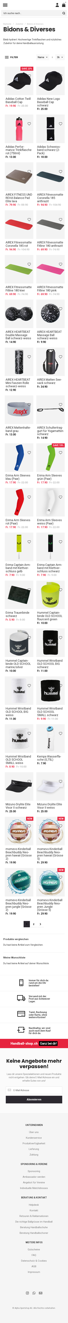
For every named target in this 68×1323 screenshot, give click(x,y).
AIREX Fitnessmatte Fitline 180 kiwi (19, 269)
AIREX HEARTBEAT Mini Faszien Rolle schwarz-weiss (19, 362)
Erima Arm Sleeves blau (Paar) (19, 457)
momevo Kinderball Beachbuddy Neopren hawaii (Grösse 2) (19, 831)
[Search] (64, 13)
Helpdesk (34, 1204)
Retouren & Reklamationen (33, 1216)
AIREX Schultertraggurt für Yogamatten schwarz (50, 409)
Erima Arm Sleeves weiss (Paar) (50, 502)
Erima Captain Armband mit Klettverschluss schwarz (50, 547)
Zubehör (19, 24)
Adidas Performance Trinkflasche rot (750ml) (19, 129)
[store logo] (31, 5)
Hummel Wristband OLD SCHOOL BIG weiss (19, 690)
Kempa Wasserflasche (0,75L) (50, 738)
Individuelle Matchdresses (34, 1188)
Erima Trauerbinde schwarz (19, 595)
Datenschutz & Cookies (34, 1260)
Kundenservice (34, 1137)
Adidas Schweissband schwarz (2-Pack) (50, 129)
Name (41, 57)
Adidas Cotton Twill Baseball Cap (19, 81)
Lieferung (34, 1149)
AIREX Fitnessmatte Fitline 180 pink (50, 269)
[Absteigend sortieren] (52, 57)
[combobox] (34, 13)
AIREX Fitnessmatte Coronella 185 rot (19, 224)
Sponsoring (34, 1171)
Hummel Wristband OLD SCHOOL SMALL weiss (19, 738)
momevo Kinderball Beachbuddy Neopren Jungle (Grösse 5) (50, 882)
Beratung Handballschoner (34, 1232)
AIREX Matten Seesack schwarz (50, 362)
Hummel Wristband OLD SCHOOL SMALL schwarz (50, 690)
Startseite (7, 24)
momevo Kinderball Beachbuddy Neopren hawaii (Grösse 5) (50, 831)
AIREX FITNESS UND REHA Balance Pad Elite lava (19, 176)
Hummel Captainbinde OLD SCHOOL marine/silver (19, 642)
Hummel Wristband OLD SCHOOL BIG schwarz (50, 642)
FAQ (34, 1255)
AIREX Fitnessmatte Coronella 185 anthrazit (50, 176)
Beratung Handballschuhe (34, 1227)
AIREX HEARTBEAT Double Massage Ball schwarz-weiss (19, 314)
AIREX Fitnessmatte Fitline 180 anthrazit (50, 224)
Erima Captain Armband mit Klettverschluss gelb (19, 547)
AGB (34, 1266)
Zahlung (34, 1154)
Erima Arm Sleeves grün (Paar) (50, 457)
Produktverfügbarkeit (34, 1143)
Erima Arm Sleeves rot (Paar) (19, 502)
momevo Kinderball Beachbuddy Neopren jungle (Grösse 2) (19, 882)
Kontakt (34, 1210)
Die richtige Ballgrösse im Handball (33, 1221)
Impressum (34, 1272)
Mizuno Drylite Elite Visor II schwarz (19, 786)
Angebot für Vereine (34, 1182)
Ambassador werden (34, 1176)
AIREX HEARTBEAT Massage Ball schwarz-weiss (50, 314)
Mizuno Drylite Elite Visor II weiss (50, 786)
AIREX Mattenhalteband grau (19, 409)
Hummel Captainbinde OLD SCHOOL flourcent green (50, 595)
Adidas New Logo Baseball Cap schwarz (50, 81)
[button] (29, 75)
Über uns (34, 1132)
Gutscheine (34, 1249)
